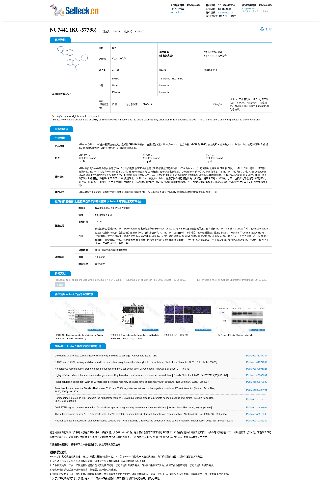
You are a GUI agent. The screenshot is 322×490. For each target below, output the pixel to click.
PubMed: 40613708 (256, 414)
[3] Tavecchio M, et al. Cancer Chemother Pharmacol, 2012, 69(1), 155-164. (237, 279)
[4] (137, 178)
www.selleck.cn (177, 12)
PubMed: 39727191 (256, 389)
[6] (189, 182)
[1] (89, 155)
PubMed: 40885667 (256, 375)
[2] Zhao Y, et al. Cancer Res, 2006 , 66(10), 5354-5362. (156, 279)
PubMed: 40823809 (256, 407)
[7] (79, 185)
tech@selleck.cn (250, 8)
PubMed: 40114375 (256, 399)
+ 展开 (60, 284)
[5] (79, 182)
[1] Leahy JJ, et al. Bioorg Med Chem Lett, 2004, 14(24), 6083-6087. (91, 279)
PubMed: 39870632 (256, 381)
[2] (221, 172)
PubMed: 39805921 (256, 368)
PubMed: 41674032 (256, 362)
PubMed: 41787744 (256, 355)
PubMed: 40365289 (256, 420)
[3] (224, 175)
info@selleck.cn (225, 12)
